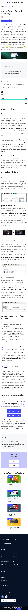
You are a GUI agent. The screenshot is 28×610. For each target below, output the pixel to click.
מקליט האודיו (14, 285)
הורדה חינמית (8, 543)
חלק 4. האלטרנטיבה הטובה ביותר (12, 73)
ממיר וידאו (3, 553)
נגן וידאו (2, 556)
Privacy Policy (14, 608)
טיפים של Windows (17, 559)
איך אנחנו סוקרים (4, 585)
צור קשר (3, 577)
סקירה (6, 6)
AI (13, 561)
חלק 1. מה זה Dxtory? (10, 66)
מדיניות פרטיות (4, 580)
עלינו (2, 575)
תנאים (2, 583)
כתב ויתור (3, 588)
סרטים (2, 567)
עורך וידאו (15, 556)
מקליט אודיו (4, 21)
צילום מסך (10, 505)
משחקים (15, 567)
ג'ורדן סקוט (5, 17)
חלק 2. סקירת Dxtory (9, 69)
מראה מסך (15, 564)
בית (9, 6)
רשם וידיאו (10, 21)
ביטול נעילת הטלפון (5, 561)
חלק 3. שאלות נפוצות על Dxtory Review (13, 71)
